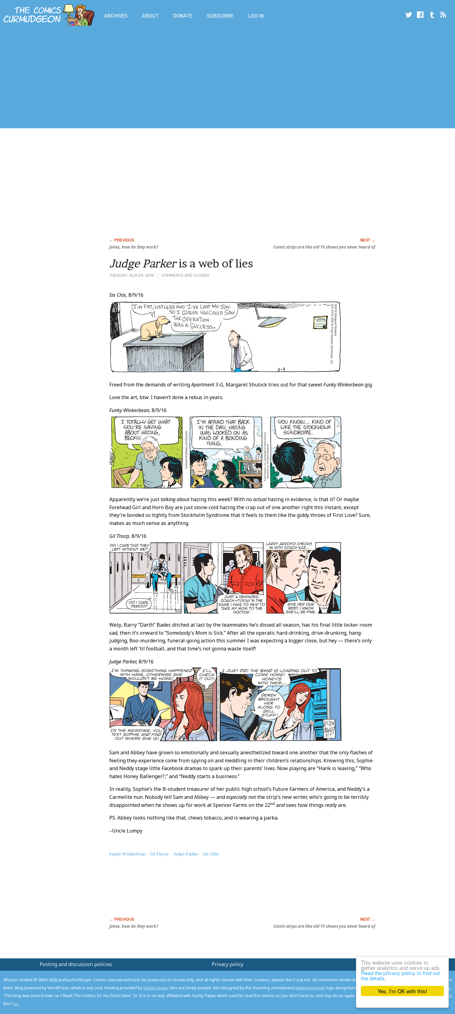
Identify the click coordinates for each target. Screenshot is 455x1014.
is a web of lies (181, 263)
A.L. (16, 1003)
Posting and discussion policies (76, 964)
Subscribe (220, 16)
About (150, 16)
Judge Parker (185, 853)
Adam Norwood (309, 988)
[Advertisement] (112, 78)
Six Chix (210, 853)
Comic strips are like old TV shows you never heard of (324, 247)
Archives (116, 16)
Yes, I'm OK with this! (402, 991)
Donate (182, 16)
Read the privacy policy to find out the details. (400, 975)
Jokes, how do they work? (133, 247)
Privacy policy (227, 964)
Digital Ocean (155, 988)
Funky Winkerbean (127, 853)
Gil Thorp (159, 853)
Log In (256, 16)
